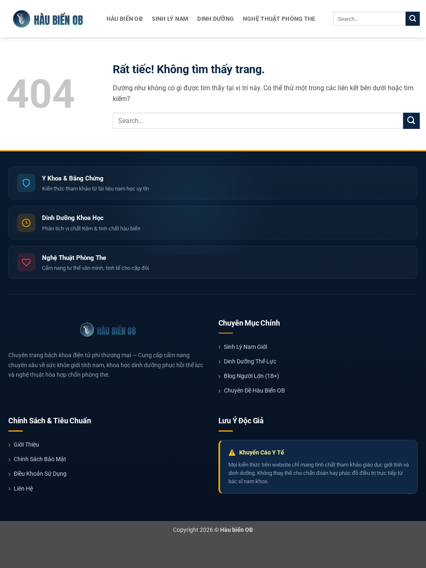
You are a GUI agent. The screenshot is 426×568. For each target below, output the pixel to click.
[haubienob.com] (47, 18)
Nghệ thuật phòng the (279, 18)
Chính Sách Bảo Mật (40, 459)
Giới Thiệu (26, 444)
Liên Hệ (23, 488)
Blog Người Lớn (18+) (251, 376)
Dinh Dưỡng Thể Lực (250, 361)
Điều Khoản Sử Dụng (40, 473)
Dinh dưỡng (215, 18)
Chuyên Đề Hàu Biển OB (254, 390)
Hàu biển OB (124, 18)
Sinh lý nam (170, 18)
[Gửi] (413, 19)
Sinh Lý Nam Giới (245, 346)
